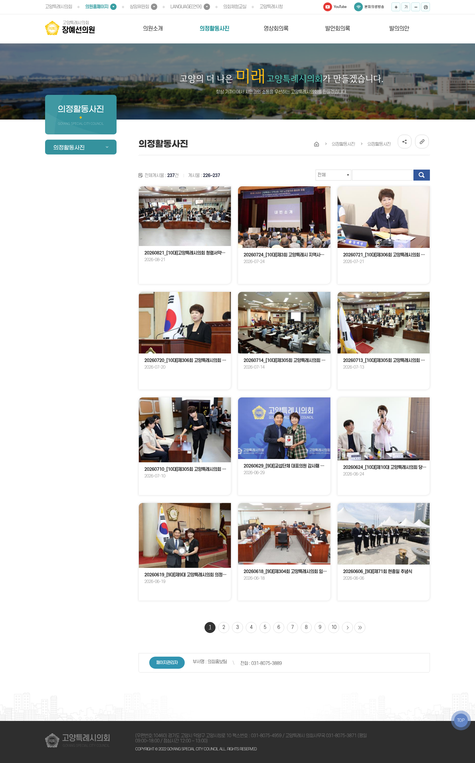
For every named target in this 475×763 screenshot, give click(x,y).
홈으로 (316, 144)
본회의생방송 (374, 7)
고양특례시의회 (58, 6)
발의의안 (399, 29)
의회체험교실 (234, 6)
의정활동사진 (214, 29)
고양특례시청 (271, 6)
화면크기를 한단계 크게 (395, 6)
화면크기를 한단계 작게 (415, 6)
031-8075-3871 (341, 735)
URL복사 (422, 141)
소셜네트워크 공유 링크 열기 (405, 141)
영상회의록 (276, 29)
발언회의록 (337, 29)
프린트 (425, 6)
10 (333, 627)
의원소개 (153, 29)
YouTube (340, 7)
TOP (461, 720)
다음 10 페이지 (347, 627)
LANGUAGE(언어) (186, 6)
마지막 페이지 (359, 627)
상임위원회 (139, 6)
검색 (421, 175)
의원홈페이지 (96, 6)
